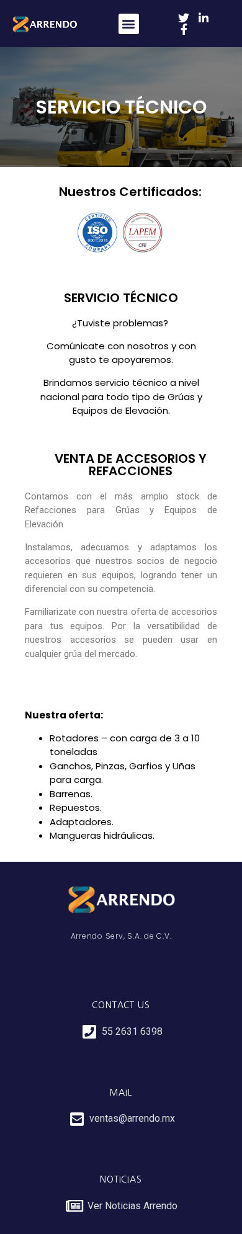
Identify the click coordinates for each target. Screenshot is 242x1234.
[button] (129, 24)
